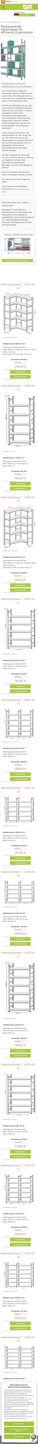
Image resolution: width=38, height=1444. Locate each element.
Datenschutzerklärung (19, 1418)
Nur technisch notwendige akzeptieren (19, 1430)
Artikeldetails (20, 372)
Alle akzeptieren (19, 1424)
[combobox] (27, 15)
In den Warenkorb (20, 377)
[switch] (33, 1441)
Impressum (29, 1416)
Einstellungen (19, 1436)
